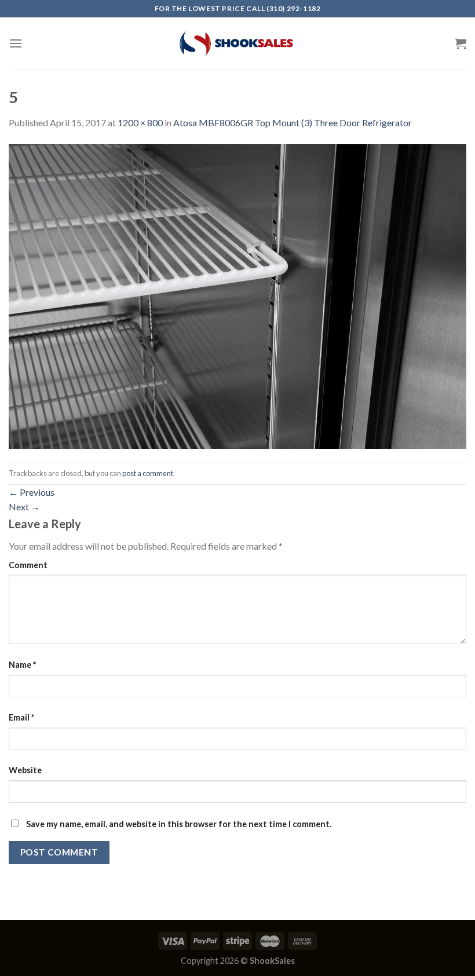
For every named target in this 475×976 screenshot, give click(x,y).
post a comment (147, 473)
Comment (28, 565)
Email (21, 717)
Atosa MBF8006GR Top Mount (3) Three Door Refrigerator (292, 122)
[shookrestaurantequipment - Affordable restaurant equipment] (237, 43)
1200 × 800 (140, 122)
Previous (31, 492)
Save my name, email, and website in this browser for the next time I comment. (178, 824)
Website (25, 770)
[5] (237, 295)
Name (22, 665)
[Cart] (460, 43)
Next (24, 506)
